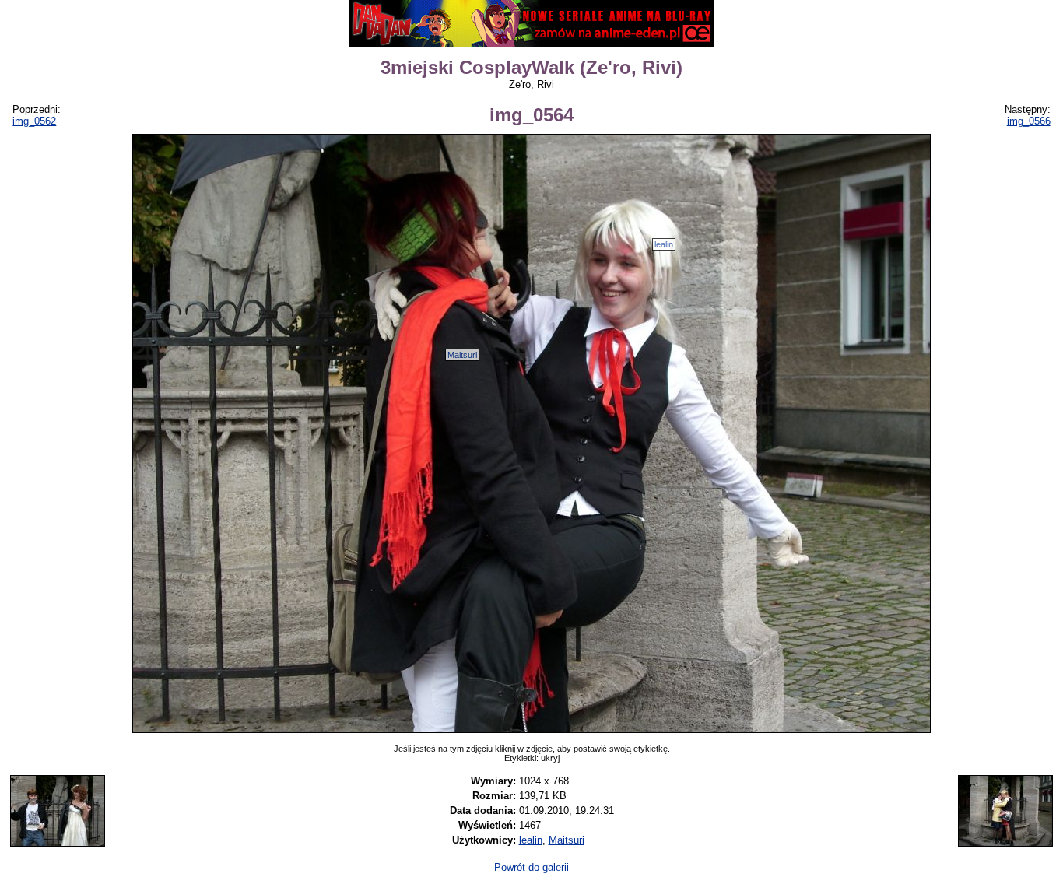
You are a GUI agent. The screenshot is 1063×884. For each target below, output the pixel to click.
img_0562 (34, 121)
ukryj (550, 758)
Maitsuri (462, 355)
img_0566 (1029, 121)
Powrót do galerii (531, 867)
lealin (663, 244)
